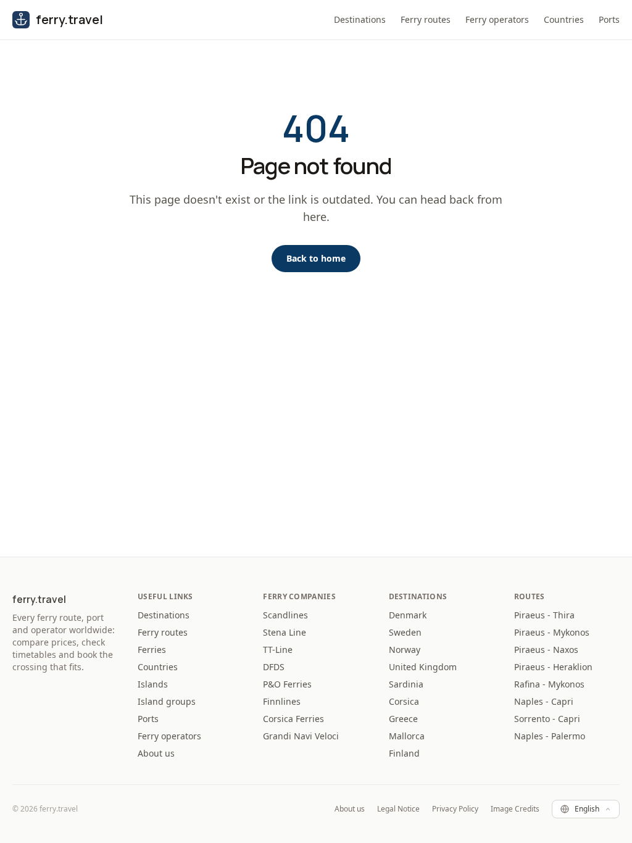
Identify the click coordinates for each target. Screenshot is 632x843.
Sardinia (406, 684)
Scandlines (285, 615)
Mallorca (407, 736)
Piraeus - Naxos (546, 649)
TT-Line (278, 649)
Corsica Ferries (293, 719)
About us (156, 753)
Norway (404, 649)
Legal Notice (398, 809)
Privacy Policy (455, 809)
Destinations (360, 19)
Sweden (405, 632)
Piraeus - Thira (544, 615)
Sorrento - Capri (547, 719)
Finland (404, 753)
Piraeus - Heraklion (553, 667)
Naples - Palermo (549, 736)
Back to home (316, 258)
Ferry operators (497, 19)
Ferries (152, 649)
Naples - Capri (543, 701)
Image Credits (515, 809)
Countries (564, 19)
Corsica (404, 701)
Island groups (167, 701)
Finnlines (282, 701)
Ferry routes (426, 19)
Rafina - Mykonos (549, 684)
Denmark (407, 615)
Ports (609, 19)
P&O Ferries (287, 684)
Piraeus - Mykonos (551, 632)
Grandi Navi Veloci (301, 736)
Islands (153, 684)
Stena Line (284, 632)
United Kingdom (423, 667)
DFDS (274, 667)
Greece (403, 719)
